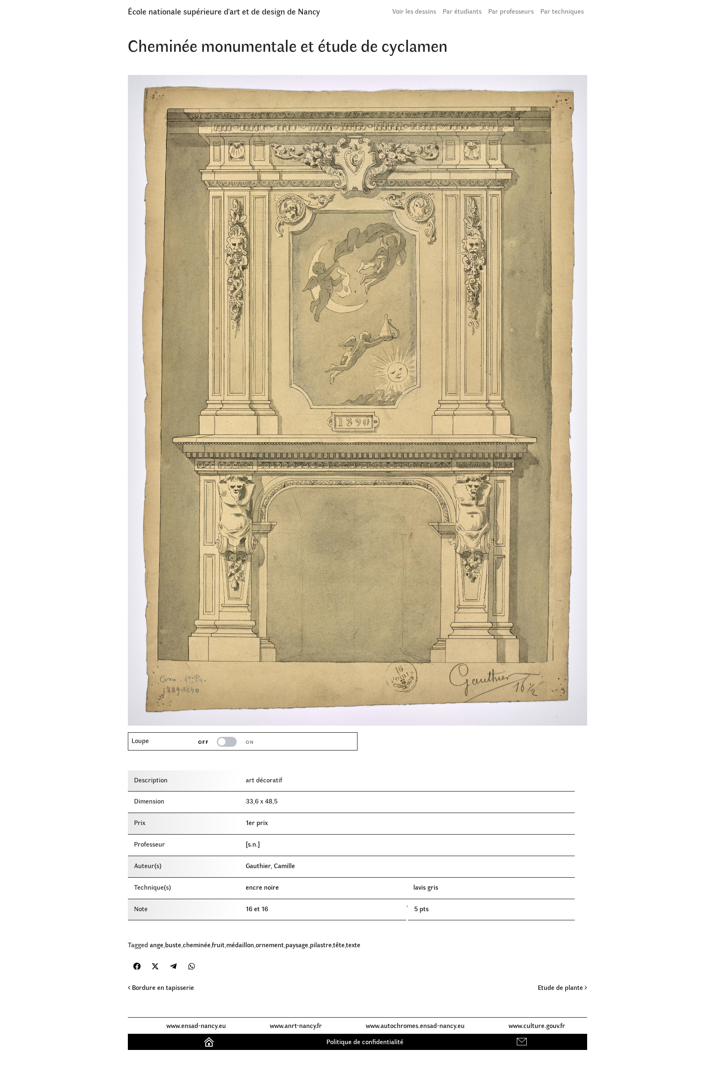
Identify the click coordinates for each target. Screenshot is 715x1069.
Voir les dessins (414, 11)
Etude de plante (561, 987)
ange (156, 944)
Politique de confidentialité (364, 1041)
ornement (270, 944)
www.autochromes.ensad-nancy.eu (415, 1025)
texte (353, 944)
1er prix (257, 822)
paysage (297, 944)
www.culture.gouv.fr (537, 1025)
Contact (522, 1041)
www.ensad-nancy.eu (196, 1025)
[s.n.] (253, 844)
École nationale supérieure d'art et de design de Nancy (224, 11)
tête (339, 944)
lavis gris (425, 887)
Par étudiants (462, 11)
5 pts (421, 908)
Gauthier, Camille (270, 865)
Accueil (210, 1041)
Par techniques (562, 11)
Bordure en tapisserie (162, 987)
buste (173, 944)
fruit (218, 944)
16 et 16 (257, 908)
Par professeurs (511, 11)
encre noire (262, 887)
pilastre (321, 944)
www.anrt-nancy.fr (296, 1025)
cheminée (197, 944)
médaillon (240, 944)
